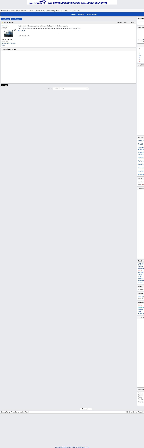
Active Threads (92, 14)
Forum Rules (15, 412)
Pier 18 (140, 144)
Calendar (81, 14)
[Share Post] (127, 22)
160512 (132, 22)
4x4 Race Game (9, 22)
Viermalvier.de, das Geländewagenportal (13, 11)
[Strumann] (8, 36)
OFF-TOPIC (64, 11)
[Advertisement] (68, 67)
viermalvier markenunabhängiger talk (47, 11)
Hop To (50, 89)
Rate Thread (16, 19)
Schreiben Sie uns (131, 412)
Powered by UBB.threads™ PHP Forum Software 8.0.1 (72, 447)
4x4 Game (21, 30)
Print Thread (5, 19)
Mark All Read (24, 412)
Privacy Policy (5, 412)
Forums (31, 11)
